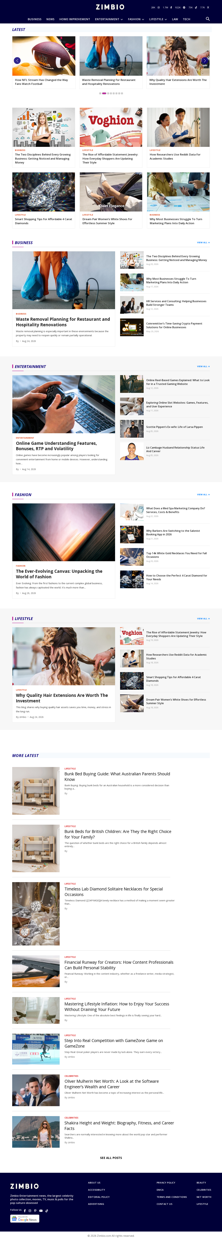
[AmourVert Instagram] (159, 7)
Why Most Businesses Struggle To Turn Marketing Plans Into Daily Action (176, 221)
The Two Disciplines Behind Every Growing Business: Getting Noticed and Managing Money (43, 158)
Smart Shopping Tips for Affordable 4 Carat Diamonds (43, 221)
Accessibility (96, 1189)
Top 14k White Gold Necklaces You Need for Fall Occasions (176, 555)
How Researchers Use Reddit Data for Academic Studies (175, 156)
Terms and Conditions (172, 1197)
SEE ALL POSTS (111, 1158)
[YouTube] (41, 1211)
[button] (17, 60)
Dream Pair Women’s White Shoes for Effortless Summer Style (107, 221)
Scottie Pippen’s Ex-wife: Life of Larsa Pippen (174, 427)
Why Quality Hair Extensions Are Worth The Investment (110, 82)
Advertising (96, 1204)
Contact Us (164, 1204)
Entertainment (107, 19)
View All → (203, 242)
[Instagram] (30, 1211)
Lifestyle (202, 1204)
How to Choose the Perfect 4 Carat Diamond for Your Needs (176, 577)
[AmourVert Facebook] (171, 7)
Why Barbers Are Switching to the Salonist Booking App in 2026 (173, 532)
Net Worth (204, 1197)
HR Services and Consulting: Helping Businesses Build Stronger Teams (176, 303)
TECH (186, 19)
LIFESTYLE (156, 19)
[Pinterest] (35, 1211)
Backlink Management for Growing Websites (172, 82)
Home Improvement (74, 19)
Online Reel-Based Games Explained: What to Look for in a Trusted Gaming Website (178, 382)
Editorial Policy (99, 1197)
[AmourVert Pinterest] (184, 7)
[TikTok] (47, 1211)
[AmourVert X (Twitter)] (208, 7)
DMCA (160, 1189)
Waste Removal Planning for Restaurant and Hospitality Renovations (41, 82)
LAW (175, 19)
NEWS (50, 19)
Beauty (201, 1182)
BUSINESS (34, 19)
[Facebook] (25, 1211)
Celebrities (204, 1189)
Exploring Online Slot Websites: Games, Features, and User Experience (177, 404)
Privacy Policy (166, 1182)
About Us (94, 1182)
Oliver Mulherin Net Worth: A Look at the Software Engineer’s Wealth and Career (112, 1083)
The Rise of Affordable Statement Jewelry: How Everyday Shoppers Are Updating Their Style (110, 158)
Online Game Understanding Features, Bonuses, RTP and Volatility (56, 446)
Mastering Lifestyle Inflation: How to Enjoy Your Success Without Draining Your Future (117, 1006)
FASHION (134, 19)
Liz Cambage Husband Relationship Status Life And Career (175, 449)
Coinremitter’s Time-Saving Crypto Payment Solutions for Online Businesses (174, 325)
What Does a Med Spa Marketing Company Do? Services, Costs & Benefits (175, 510)
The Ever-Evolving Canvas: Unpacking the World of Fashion (59, 574)
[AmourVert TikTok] (196, 7)
